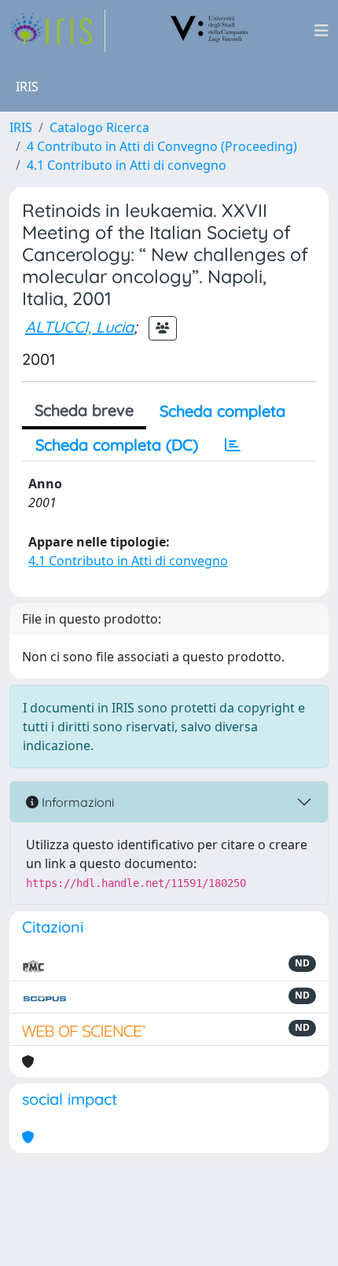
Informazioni (76, 802)
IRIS (20, 127)
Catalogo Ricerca (99, 127)
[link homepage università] (210, 30)
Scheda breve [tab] (84, 410)
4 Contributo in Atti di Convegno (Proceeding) (162, 146)
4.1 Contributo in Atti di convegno (126, 165)
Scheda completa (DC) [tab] (116, 445)
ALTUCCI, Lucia (79, 327)
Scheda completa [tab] (222, 411)
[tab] (232, 445)
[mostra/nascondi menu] (321, 31)
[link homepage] (57, 30)
